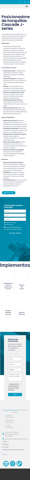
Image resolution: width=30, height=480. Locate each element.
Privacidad (5, 447)
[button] (26, 6)
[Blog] (19, 463)
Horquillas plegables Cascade (8, 312)
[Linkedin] (6, 463)
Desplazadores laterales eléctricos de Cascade (8, 286)
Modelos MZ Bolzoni (22, 286)
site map (4, 454)
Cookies (4, 441)
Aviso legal (5, 444)
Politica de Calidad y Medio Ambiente (13, 449)
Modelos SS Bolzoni (22, 313)
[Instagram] (12, 463)
